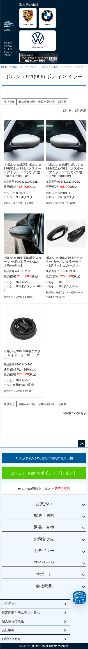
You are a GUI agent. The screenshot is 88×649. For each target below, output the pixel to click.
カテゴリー (44, 550)
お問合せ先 (44, 539)
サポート (44, 574)
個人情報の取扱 (13, 621)
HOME (5, 67)
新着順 (62, 101)
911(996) (42, 67)
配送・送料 (44, 515)
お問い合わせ (11, 639)
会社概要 (44, 586)
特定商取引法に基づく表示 (21, 612)
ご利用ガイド (11, 603)
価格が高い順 (46, 101)
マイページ (44, 562)
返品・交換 (44, 527)
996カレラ (57, 67)
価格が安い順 (27, 101)
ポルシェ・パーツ (23, 67)
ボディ (71, 67)
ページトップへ (81, 443)
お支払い (44, 504)
